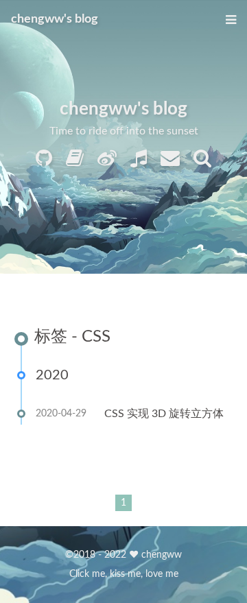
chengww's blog (54, 19)
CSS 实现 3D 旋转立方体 (164, 413)
